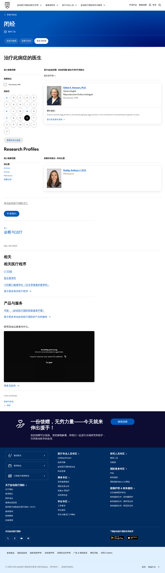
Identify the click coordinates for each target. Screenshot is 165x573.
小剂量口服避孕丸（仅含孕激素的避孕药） (27, 284)
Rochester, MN (14, 84)
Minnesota (8, 175)
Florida (7, 172)
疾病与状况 (12, 15)
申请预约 (11, 213)
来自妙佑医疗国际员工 (16, 203)
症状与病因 (11, 41)
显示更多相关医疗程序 (16, 291)
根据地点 (8, 79)
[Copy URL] (65, 357)
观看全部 (8, 179)
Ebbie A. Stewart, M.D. (74, 87)
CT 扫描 (8, 271)
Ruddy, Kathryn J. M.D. (74, 170)
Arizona (7, 168)
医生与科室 (41, 41)
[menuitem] (11, 41)
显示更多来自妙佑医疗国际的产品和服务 (25, 316)
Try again (49, 362)
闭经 (9, 24)
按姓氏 (7, 91)
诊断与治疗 (26, 41)
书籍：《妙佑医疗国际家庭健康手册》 (24, 310)
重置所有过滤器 (13, 140)
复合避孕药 (10, 278)
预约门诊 (12, 32)
